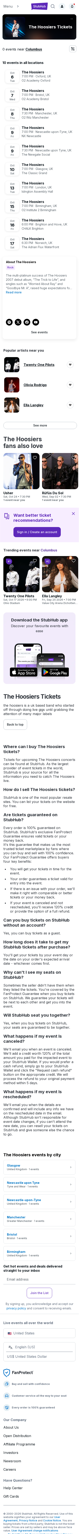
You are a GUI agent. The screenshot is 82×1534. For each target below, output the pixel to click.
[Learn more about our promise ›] (18, 1373)
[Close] (73, 513)
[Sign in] (62, 6)
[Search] (52, 6)
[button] (15, 6)
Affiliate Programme (19, 1444)
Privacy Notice (28, 1520)
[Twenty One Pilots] (21, 580)
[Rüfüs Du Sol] (60, 477)
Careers (9, 1469)
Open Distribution (17, 1436)
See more (40, 425)
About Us (11, 1427)
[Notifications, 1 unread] (72, 6)
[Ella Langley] (60, 580)
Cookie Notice (52, 1520)
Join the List (39, 1293)
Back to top (15, 724)
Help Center (13, 1488)
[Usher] (21, 477)
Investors (10, 1453)
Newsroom (12, 1461)
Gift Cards (11, 1496)
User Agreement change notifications (34, 1530)
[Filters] (72, 48)
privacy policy (16, 1308)
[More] (72, 19)
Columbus (33, 49)
